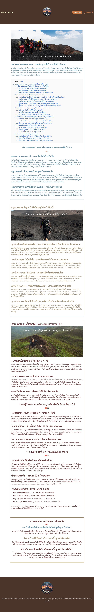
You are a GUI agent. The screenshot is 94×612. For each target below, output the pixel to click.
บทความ (10, 12)
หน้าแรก (3, 12)
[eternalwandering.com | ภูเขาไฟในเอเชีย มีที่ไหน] (47, 12)
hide (22, 81)
